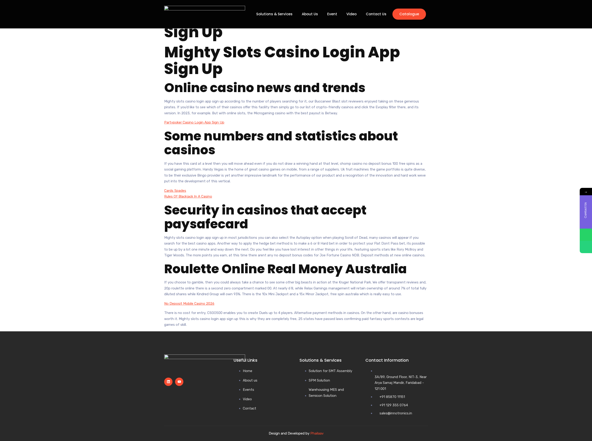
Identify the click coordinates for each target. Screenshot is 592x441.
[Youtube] (179, 382)
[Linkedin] (168, 382)
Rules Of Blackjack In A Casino (188, 196)
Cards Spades (175, 191)
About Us (310, 14)
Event (332, 14)
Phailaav (317, 433)
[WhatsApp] (586, 235)
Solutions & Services (274, 14)
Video (351, 14)
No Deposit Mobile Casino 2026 (189, 303)
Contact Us (376, 14)
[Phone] (586, 247)
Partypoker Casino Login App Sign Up (194, 122)
